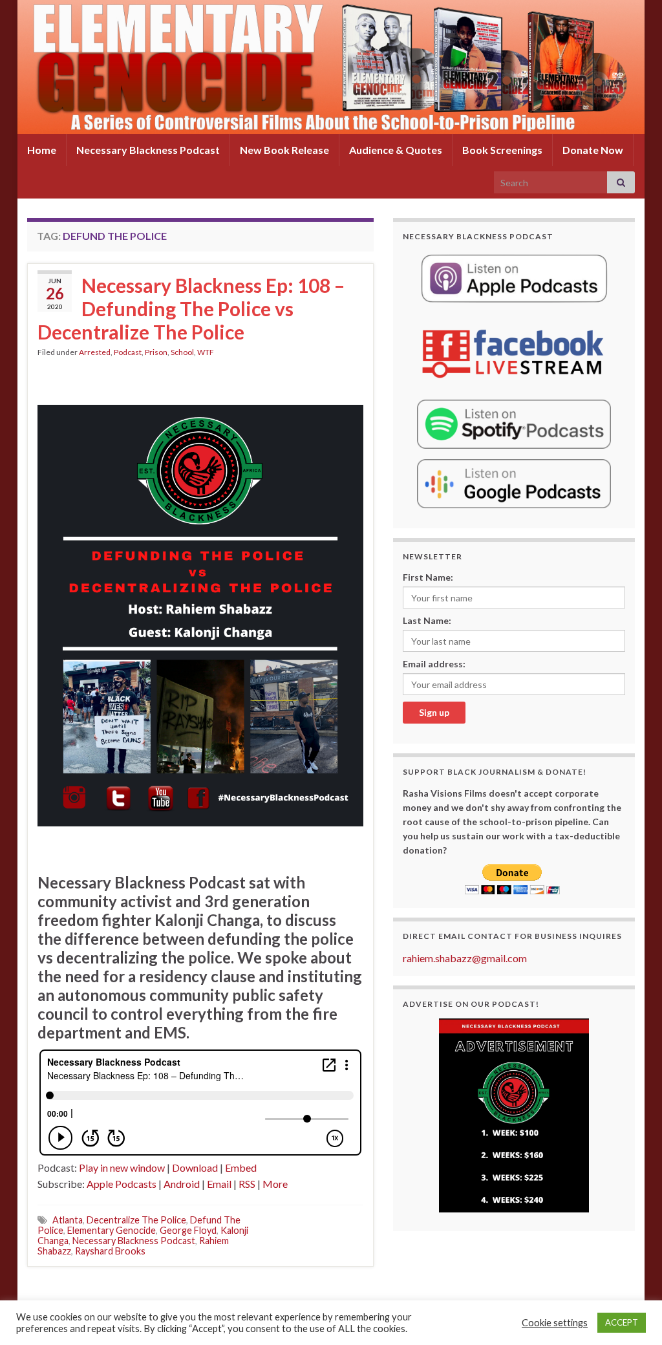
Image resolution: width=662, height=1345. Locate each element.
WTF (205, 352)
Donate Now (592, 150)
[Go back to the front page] (331, 67)
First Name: (428, 577)
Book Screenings (502, 150)
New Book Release (284, 150)
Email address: (434, 663)
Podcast (128, 352)
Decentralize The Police (136, 1219)
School (182, 352)
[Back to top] (633, 1316)
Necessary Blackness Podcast (148, 150)
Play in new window (122, 1167)
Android (182, 1184)
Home (41, 150)
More (275, 1184)
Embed (241, 1167)
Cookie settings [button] (555, 1322)
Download (195, 1167)
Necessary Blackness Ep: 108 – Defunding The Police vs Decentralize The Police (191, 308)
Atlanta (67, 1219)
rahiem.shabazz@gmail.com (465, 958)
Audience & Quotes (395, 150)
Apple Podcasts (121, 1184)
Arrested (95, 352)
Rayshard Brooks (110, 1250)
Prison (156, 352)
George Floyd (188, 1230)
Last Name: (427, 620)
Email (219, 1184)
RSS (247, 1184)
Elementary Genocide (111, 1230)
